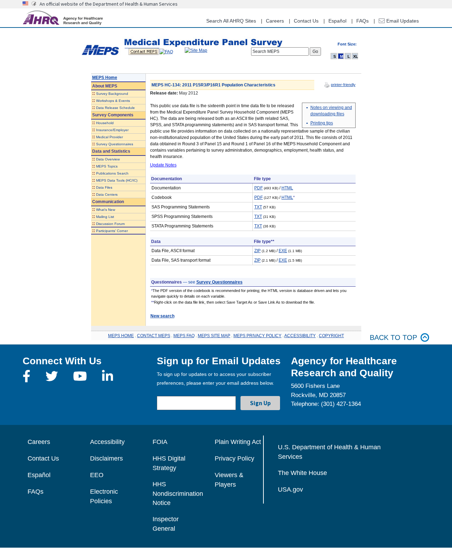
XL (355, 56)
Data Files (104, 187)
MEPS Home (104, 77)
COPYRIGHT (331, 335)
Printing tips (321, 123)
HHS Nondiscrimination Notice (178, 493)
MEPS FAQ (184, 335)
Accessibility (107, 441)
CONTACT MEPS (153, 335)
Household (105, 123)
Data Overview (108, 159)
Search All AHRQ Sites (231, 21)
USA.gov (290, 489)
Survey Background (112, 94)
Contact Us (306, 21)
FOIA (160, 441)
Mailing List (105, 217)
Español (337, 21)
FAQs (362, 21)
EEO (96, 475)
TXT (258, 207)
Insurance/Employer (112, 130)
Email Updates (402, 21)
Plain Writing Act (238, 441)
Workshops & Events (113, 101)
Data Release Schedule (115, 108)
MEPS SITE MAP (214, 335)
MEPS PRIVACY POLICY (257, 335)
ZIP (257, 250)
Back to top (393, 337)
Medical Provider (109, 137)
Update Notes (163, 165)
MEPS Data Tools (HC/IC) (116, 180)
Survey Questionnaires (114, 144)
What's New (105, 210)
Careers (275, 21)
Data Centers (107, 194)
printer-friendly (343, 85)
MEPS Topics (107, 166)
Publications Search (112, 173)
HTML (287, 187)
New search (162, 315)
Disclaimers (106, 458)
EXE (283, 250)
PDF (258, 187)
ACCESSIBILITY (300, 335)
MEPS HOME (121, 335)
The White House (302, 472)
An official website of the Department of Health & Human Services (109, 4)
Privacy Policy (234, 458)
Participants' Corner (112, 231)
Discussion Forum (110, 224)
